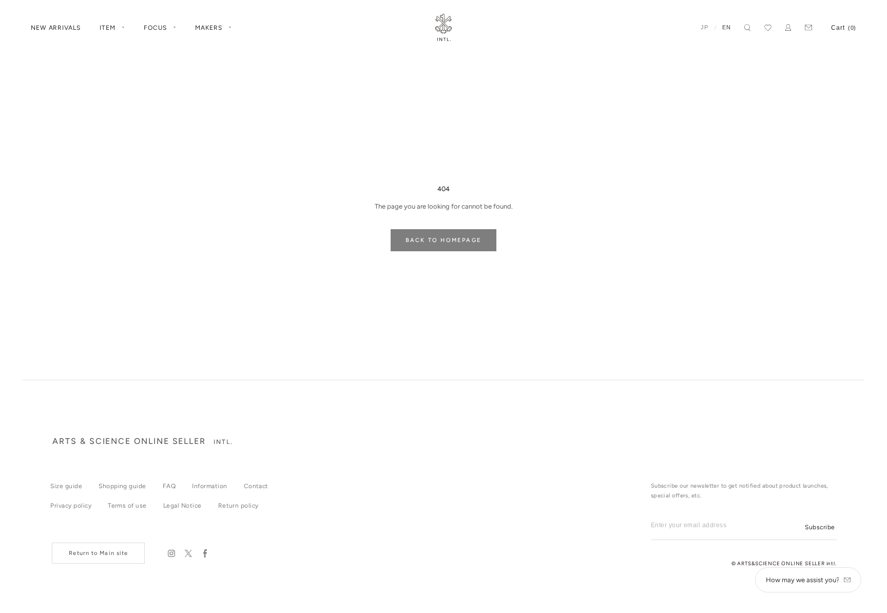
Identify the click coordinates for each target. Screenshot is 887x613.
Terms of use (127, 505)
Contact (256, 486)
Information (209, 486)
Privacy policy (70, 505)
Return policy (238, 505)
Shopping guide (122, 486)
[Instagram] (171, 553)
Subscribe (820, 527)
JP (704, 27)
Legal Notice (182, 505)
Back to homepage (443, 240)
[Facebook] (205, 553)
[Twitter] (188, 553)
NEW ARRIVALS (56, 27)
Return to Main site (98, 553)
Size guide (66, 486)
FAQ (169, 486)
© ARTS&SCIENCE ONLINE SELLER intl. (784, 563)
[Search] (747, 27)
